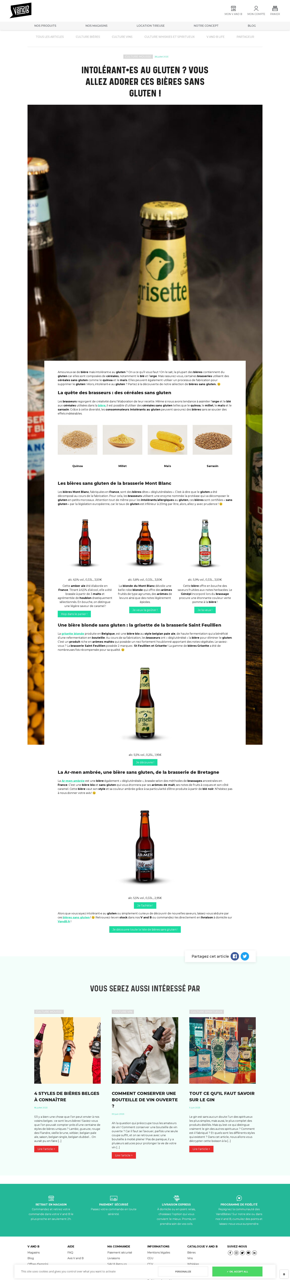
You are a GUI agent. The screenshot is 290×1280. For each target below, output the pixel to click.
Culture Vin (122, 1011)
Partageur (245, 36)
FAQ (70, 1252)
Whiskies (193, 1264)
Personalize (183, 1271)
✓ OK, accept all (237, 1271)
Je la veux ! (205, 610)
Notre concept (206, 25)
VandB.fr (64, 921)
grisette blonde (72, 633)
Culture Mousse (138, 56)
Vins (190, 1258)
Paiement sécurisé (119, 1252)
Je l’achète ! (145, 905)
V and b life (216, 36)
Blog (31, 1258)
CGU (150, 1258)
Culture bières (88, 36)
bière (102, 405)
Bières (191, 1252)
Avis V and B (75, 1258)
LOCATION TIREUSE (151, 25)
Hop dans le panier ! (74, 614)
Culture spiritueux (206, 1011)
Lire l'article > (46, 1149)
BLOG (252, 25)
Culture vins (122, 36)
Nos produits (45, 25)
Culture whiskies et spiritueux (169, 36)
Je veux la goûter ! (145, 610)
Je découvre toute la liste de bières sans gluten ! (145, 929)
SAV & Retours (117, 1264)
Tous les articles (50, 36)
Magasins (34, 1252)
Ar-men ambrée (73, 780)
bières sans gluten (76, 917)
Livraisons (113, 1258)
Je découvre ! (145, 762)
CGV (150, 1264)
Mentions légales (158, 1252)
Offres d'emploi (38, 1264)
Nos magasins (96, 25)
